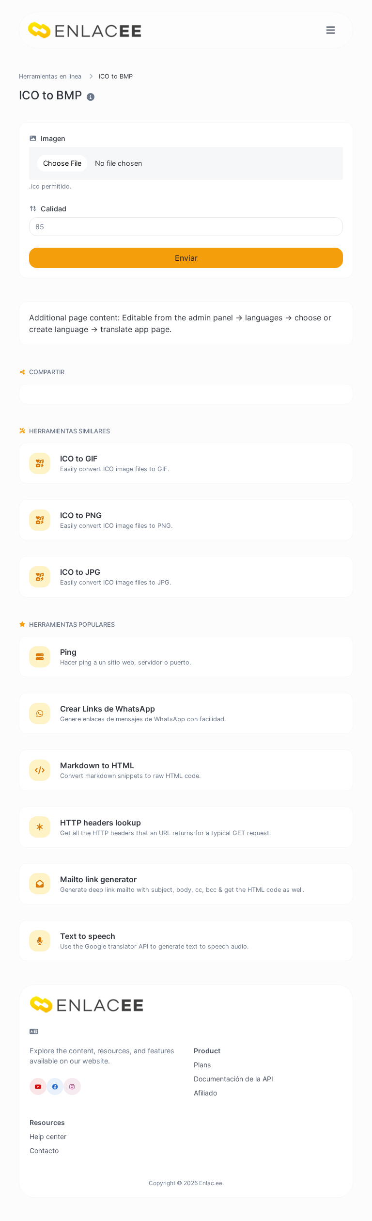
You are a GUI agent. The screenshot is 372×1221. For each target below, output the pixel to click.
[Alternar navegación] (330, 30)
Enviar (186, 258)
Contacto (44, 1150)
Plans (202, 1065)
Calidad (52, 209)
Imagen (52, 138)
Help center (48, 1136)
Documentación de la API (233, 1079)
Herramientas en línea (50, 76)
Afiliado (205, 1093)
